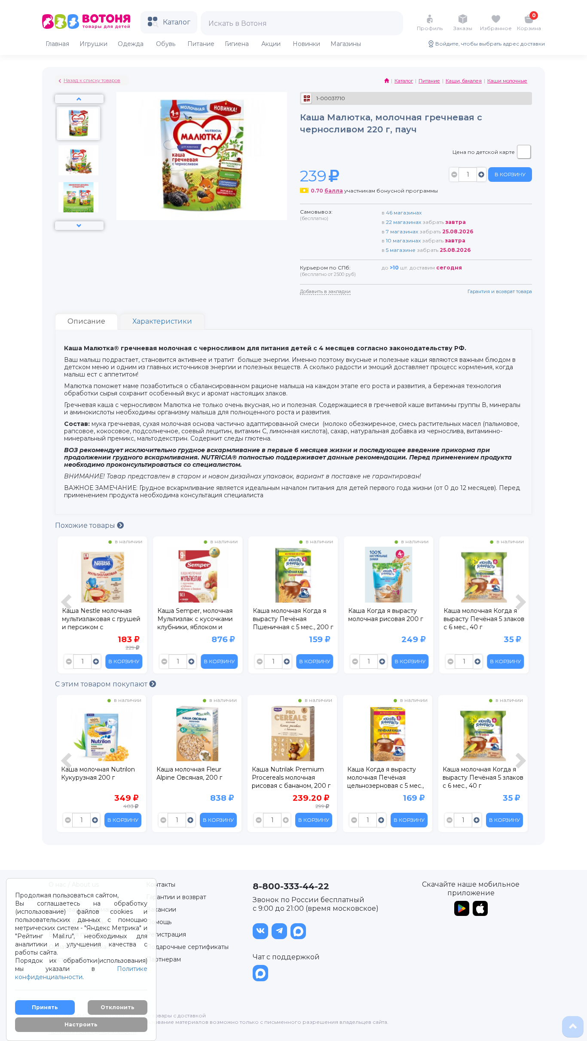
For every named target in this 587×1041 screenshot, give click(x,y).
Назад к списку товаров (92, 80)
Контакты (160, 884)
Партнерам (163, 959)
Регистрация (166, 934)
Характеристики (162, 321)
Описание (86, 321)
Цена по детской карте (483, 152)
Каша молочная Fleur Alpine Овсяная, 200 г (94, 773)
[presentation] (67, 607)
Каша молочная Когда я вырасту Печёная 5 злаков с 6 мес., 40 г (483, 619)
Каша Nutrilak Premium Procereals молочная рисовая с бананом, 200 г (195, 777)
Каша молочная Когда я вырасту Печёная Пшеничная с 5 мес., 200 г (292, 619)
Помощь (158, 922)
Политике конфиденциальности (81, 973)
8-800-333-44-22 (291, 886)
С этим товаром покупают (102, 684)
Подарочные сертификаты (187, 947)
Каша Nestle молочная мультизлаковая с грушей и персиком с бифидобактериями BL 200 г (100, 620)
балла (333, 190)
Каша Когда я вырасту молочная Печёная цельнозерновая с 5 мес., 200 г (290, 778)
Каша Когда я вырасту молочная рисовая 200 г (384, 615)
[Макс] (298, 931)
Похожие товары (86, 525)
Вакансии (161, 909)
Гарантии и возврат (176, 897)
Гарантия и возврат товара (500, 291)
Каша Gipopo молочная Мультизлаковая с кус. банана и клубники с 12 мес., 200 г (479, 778)
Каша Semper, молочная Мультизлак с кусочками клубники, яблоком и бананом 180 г (194, 620)
